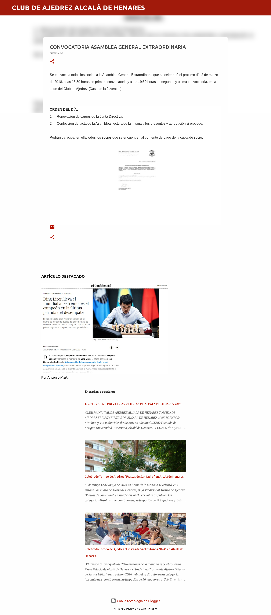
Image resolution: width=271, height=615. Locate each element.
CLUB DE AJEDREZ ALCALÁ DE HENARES (78, 7)
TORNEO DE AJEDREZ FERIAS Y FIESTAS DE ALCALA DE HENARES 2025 (133, 404)
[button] (52, 62)
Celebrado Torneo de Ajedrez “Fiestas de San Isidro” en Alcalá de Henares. (134, 476)
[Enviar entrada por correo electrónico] (52, 228)
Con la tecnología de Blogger (138, 600)
